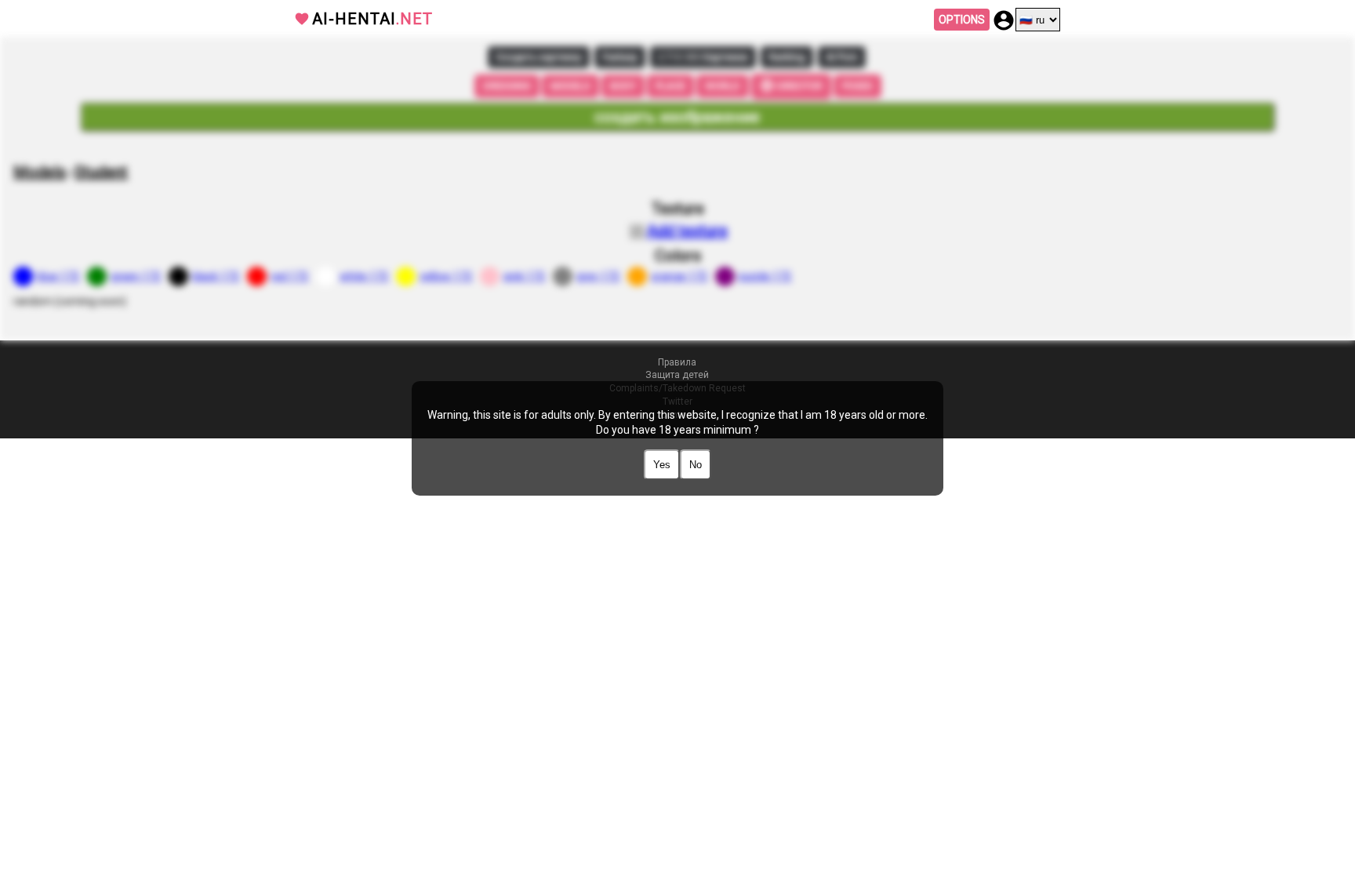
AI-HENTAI (372, 18)
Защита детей (677, 374)
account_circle (1003, 20)
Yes (661, 465)
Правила (677, 362)
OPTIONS (962, 19)
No (695, 465)
